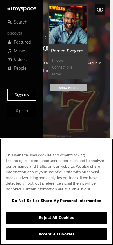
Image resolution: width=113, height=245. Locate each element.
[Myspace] (21, 7)
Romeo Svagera (67, 50)
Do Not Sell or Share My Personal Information (56, 200)
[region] (56, 191)
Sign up (21, 95)
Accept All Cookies (56, 234)
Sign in (22, 110)
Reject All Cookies (56, 217)
